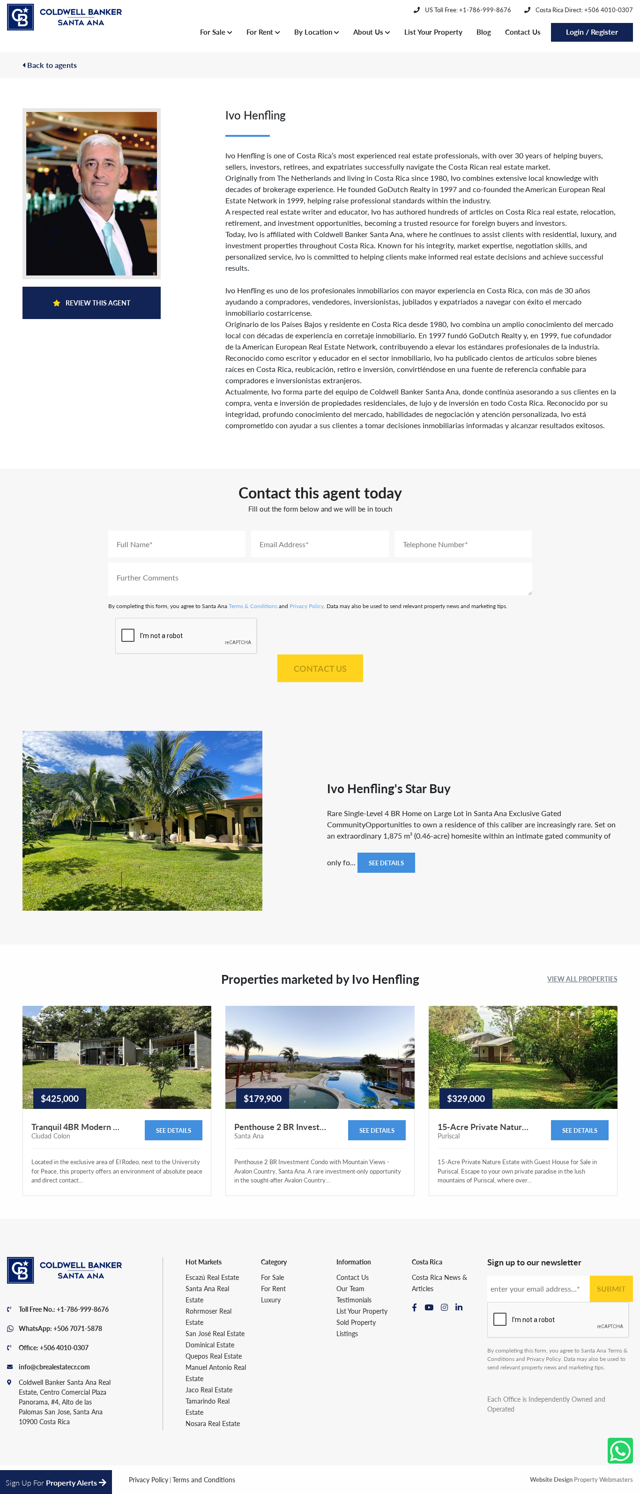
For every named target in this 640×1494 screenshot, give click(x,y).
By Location (314, 32)
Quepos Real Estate (214, 1355)
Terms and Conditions (203, 1479)
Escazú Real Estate (212, 1277)
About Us (369, 32)
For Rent (260, 32)
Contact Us (523, 32)
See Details (386, 862)
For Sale (213, 32)
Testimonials (354, 1299)
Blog (483, 32)
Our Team (350, 1288)
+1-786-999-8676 (83, 1309)
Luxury (271, 1299)
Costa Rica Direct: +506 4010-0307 (583, 9)
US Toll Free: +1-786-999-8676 (467, 9)
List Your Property (433, 32)
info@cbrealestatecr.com (54, 1366)
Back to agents (51, 64)
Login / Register (592, 31)
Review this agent (97, 302)
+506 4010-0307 (64, 1347)
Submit (611, 1288)
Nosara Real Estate (213, 1423)
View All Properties (582, 978)
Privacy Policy (307, 606)
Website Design (551, 1479)
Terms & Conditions (253, 606)
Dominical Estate (210, 1344)
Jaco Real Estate (209, 1389)
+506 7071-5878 (77, 1328)
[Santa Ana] (64, 17)
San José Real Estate (215, 1333)
